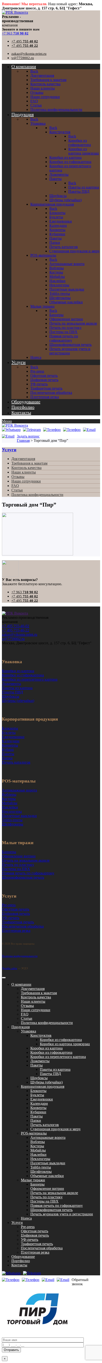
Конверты (38, 1108)
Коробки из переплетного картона (58, 1057)
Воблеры (37, 1142)
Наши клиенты (23, 472)
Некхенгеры (40, 1159)
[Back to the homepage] (15, 613)
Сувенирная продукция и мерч (55, 1129)
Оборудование (23, 1257)
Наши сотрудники (26, 481)
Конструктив (40, 1035)
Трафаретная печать (37, 1244)
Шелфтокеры (41, 1172)
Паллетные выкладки (47, 1163)
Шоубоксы (39, 1078)
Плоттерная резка (35, 1252)
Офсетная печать (34, 1231)
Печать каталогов (44, 1125)
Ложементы (40, 1061)
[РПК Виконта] (15, 12)
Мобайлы (38, 1150)
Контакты (19, 1265)
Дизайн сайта (9, 968)
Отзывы (17, 477)
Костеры (37, 1146)
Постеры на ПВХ (44, 1201)
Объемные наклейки (47, 1176)
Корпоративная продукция (42, 1086)
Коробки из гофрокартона (61, 1040)
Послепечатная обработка (42, 1248)
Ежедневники (41, 1099)
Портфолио (20, 1261)
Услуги (9, 449)
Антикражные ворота (47, 1137)
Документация (23, 459)
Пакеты (36, 1065)
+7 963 (15, 33)
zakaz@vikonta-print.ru (28, 54)
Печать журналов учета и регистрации (61, 1214)
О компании (21, 984)
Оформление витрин (47, 1189)
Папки (35, 1120)
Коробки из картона (46, 1048)
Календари (39, 1103)
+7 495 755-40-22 (15, 630)
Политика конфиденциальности (37, 495)
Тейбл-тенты (40, 1167)
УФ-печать (29, 1240)
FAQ (15, 486)
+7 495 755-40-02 (15, 626)
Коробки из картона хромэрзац (65, 1044)
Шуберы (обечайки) (46, 1082)
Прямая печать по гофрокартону (56, 1206)
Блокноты (38, 1091)
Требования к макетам (29, 463)
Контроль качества (26, 468)
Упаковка (28, 1031)
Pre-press (28, 1227)
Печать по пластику (46, 1197)
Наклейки (38, 1154)
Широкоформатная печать (51, 1210)
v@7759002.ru (22, 58)
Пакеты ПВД (50, 1074)
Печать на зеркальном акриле (54, 1193)
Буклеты (37, 1095)
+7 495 (24, 41)
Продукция (20, 1027)
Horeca (26, 1218)
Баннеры (37, 1184)
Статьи (17, 490)
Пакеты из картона (55, 1069)
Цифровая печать (35, 1235)
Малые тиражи (33, 1180)
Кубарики (38, 1112)
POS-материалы (34, 1133)
